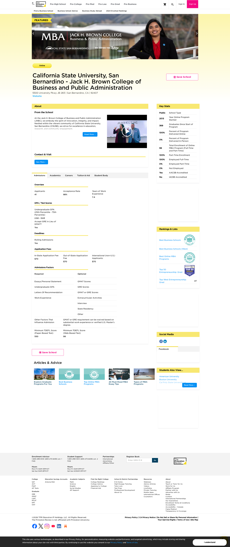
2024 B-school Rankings (116, 11)
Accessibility (170, 505)
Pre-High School (58, 4)
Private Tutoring (150, 490)
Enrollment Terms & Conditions (178, 503)
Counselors (148, 497)
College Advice (97, 484)
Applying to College (99, 486)
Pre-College (76, 4)
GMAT (34, 496)
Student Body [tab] (101, 175)
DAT (33, 503)
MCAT (34, 500)
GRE (33, 494)
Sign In (181, 4)
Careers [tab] (69, 175)
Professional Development (124, 490)
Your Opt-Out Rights (167, 520)
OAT (33, 505)
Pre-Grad (115, 4)
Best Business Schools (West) (173, 249)
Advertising (107, 461)
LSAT (34, 498)
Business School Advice (68, 11)
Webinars (147, 482)
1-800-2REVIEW (47, 459)
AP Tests (35, 488)
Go (155, 460)
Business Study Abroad (92, 11)
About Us (118, 492)
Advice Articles (150, 484)
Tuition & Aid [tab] (83, 175)
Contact (169, 497)
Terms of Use (131, 543)
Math (72, 482)
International (108, 459)
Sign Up (192, 4)
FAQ (33, 461)
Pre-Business (130, 4)
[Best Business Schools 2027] (69, 374)
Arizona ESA (50, 482)
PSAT (34, 486)
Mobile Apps (149, 492)
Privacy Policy (116, 543)
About (168, 482)
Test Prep (118, 488)
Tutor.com (118, 486)
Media (168, 494)
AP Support (74, 490)
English (72, 486)
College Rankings (97, 482)
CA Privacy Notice (147, 517)
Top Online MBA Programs (92, 383)
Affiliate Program (172, 488)
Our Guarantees (172, 501)
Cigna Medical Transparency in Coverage (176, 510)
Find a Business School (43, 11)
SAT (33, 482)
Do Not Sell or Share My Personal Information (177, 517)
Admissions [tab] (39, 175)
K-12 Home (118, 482)
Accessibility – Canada (174, 507)
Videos (146, 486)
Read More (89, 134)
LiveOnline (148, 488)
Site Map (194, 520)
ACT (33, 484)
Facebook (164, 349)
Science (73, 484)
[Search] (172, 4)
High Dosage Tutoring (123, 484)
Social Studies (75, 488)
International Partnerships (176, 499)
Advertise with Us (173, 492)
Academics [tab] (55, 175)
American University (169, 376)
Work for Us (170, 486)
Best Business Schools (65, 383)
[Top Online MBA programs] (94, 374)
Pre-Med (90, 4)
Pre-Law (102, 4)
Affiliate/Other (108, 463)
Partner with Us (172, 490)
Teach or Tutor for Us (174, 484)
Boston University (168, 379)
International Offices (152, 494)
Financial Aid (96, 488)
